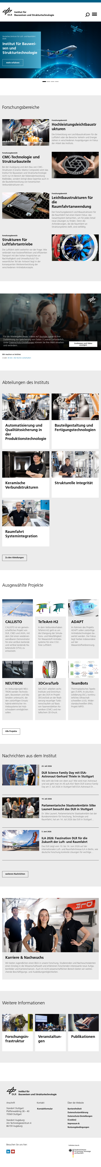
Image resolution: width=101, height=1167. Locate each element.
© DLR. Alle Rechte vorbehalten (19, 358)
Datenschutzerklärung (78, 1112)
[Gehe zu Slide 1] (44, 81)
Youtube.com (45, 336)
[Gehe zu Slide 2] (48, 81)
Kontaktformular (45, 1108)
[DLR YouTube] (13, 1152)
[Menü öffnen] (94, 13)
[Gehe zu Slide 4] (57, 81)
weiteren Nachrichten (15, 874)
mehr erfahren (12, 62)
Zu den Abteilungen (14, 557)
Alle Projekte (11, 731)
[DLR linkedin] (8, 1152)
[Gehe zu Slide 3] (52, 81)
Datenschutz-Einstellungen (21, 342)
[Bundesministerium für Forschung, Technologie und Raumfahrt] (81, 1160)
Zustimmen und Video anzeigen (83, 344)
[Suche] (87, 14)
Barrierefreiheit (75, 1108)
